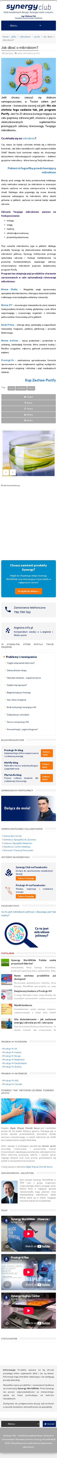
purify (37, 36)
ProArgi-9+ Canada (12, 1084)
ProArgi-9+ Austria (12, 1066)
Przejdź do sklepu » (28, 591)
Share (29, 402)
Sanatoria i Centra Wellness (17, 846)
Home (5, 36)
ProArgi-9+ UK (10, 1048)
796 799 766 (22, 612)
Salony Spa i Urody (13, 836)
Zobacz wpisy (46, 753)
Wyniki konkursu (23, 1005)
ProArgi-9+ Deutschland (14, 1063)
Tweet (30, 397)
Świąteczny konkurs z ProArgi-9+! (33, 991)
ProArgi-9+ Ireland (12, 1052)
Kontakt (50, 1424)
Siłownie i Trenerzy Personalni (18, 850)
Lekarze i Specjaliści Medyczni (18, 843)
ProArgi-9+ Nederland (13, 1059)
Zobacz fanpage (26, 878)
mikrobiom (25, 36)
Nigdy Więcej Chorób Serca (39, 1166)
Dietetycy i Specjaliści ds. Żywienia (20, 839)
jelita (13, 36)
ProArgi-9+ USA (10, 1080)
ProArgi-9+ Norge (12, 1056)
